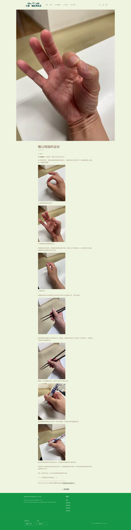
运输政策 (68, 505)
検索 (67, 500)
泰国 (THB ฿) (29, 523)
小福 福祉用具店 (97, 523)
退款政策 (68, 508)
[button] (51, 4)
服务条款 (68, 510)
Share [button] (41, 153)
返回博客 (66, 489)
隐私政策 (68, 502)
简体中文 (41, 523)
